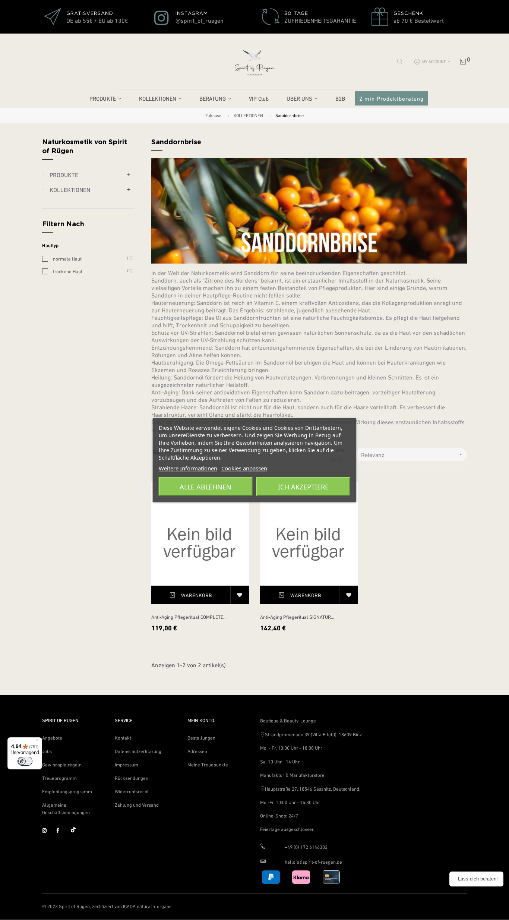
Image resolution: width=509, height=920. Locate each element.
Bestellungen (201, 738)
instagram (47, 831)
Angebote (52, 738)
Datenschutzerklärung (138, 751)
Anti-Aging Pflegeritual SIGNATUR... (297, 617)
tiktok (76, 831)
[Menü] (37, 741)
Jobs (47, 751)
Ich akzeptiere (303, 486)
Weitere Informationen (188, 468)
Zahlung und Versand (137, 805)
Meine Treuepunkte (207, 765)
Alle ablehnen (205, 486)
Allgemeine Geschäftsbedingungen (66, 808)
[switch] (25, 761)
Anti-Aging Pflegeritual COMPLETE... (189, 617)
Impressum (126, 765)
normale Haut (90, 258)
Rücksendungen (131, 778)
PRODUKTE (64, 174)
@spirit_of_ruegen (200, 20)
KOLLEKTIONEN (70, 189)
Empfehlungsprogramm (67, 791)
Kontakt (123, 738)
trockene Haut (90, 271)
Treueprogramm (59, 778)
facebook (61, 831)
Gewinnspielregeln (62, 765)
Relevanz (412, 454)
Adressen (197, 751)
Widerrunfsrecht (132, 791)
